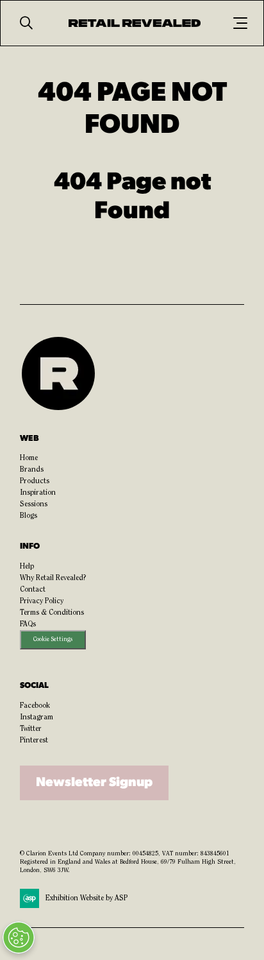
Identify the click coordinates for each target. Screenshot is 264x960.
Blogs (28, 516)
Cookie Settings (52, 639)
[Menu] (240, 23)
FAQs (28, 624)
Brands (32, 470)
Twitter (31, 729)
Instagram (36, 717)
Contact (32, 590)
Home (29, 458)
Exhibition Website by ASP (86, 898)
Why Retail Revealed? (53, 578)
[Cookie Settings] (19, 937)
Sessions (33, 504)
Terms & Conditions (52, 613)
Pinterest (34, 740)
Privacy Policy (41, 601)
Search (26, 23)
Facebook (35, 706)
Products (34, 481)
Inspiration (38, 493)
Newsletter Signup (94, 782)
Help (27, 566)
